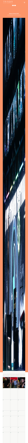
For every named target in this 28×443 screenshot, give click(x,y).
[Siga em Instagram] (14, 5)
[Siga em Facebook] (12, 5)
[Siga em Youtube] (15, 5)
